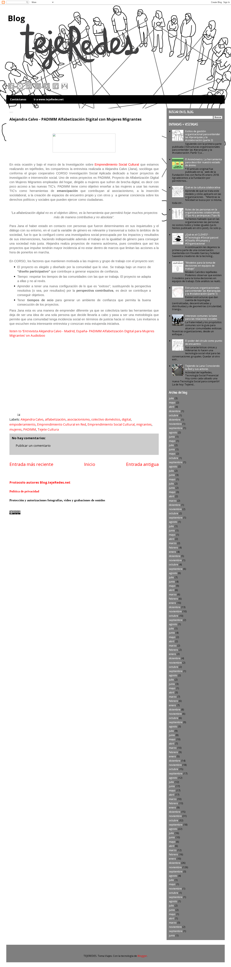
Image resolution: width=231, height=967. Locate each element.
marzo (172, 500)
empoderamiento (22, 424)
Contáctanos (18, 99)
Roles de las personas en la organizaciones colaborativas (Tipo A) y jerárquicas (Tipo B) (202, 212)
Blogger (142, 956)
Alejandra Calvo (32, 419)
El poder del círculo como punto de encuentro (203, 342)
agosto (173, 432)
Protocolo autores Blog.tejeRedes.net (39, 482)
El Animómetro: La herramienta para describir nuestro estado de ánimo (203, 162)
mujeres (15, 429)
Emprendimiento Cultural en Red (61, 424)
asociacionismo (78, 419)
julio (171, 398)
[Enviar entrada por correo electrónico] (18, 414)
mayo (172, 402)
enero (172, 552)
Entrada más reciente (31, 464)
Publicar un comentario (33, 445)
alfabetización (55, 419)
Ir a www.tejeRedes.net (49, 99)
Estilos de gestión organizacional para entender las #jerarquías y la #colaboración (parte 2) (202, 136)
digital (126, 419)
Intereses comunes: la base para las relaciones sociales (201, 317)
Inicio (89, 464)
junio (172, 436)
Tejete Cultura (48, 429)
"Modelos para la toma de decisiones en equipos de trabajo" (200, 265)
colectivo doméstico (105, 419)
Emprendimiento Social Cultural (117, 164)
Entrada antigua (142, 464)
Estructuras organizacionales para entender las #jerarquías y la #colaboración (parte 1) (202, 290)
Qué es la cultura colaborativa (202, 187)
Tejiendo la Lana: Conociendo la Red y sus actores (202, 367)
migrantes (144, 424)
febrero (173, 547)
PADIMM (29, 429)
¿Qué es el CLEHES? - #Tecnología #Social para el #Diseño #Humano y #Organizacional (201, 239)
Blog (16, 18)
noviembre (175, 424)
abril (171, 406)
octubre (173, 415)
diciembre (174, 411)
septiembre (175, 428)
